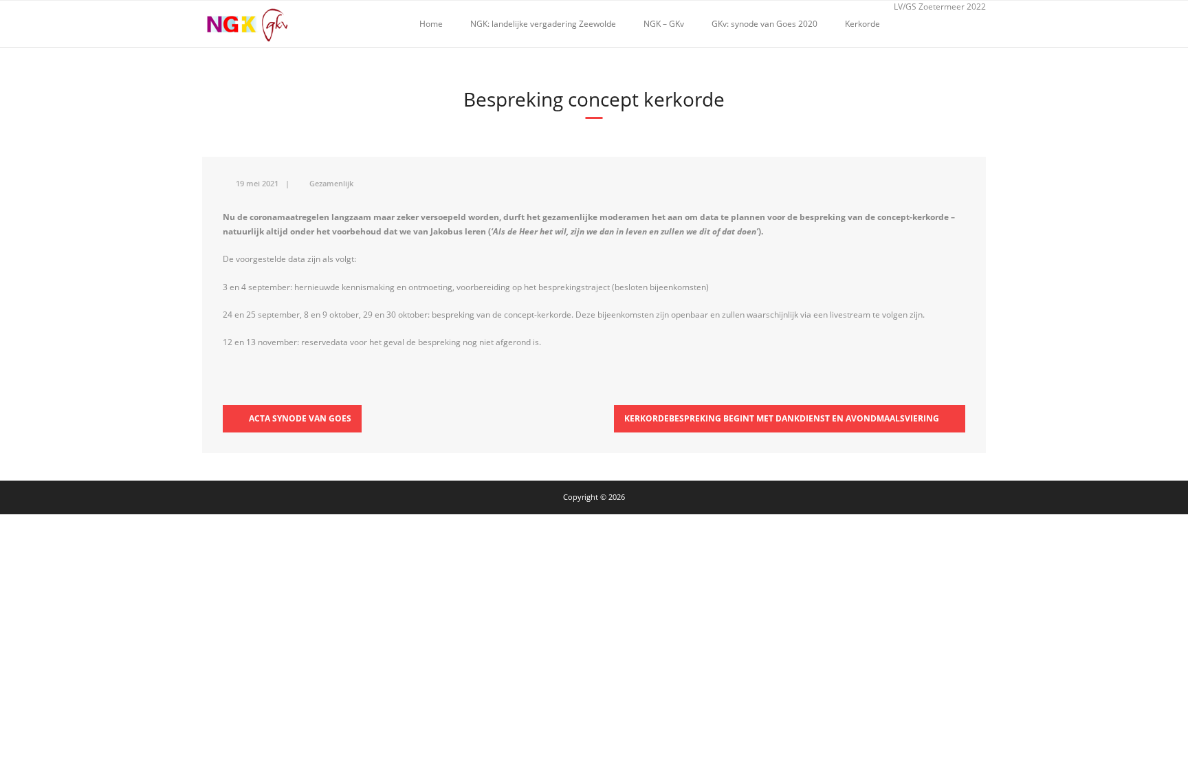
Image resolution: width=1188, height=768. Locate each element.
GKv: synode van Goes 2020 (764, 24)
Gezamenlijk (331, 183)
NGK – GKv (664, 24)
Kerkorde (862, 24)
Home (431, 24)
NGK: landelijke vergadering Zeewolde (543, 24)
